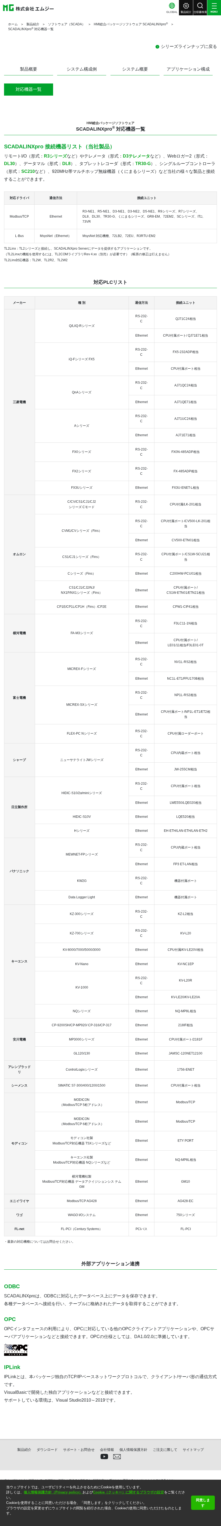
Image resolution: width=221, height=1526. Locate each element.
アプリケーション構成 (188, 69)
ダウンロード (47, 1450)
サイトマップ (193, 1450)
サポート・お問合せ (79, 1450)
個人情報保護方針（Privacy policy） (53, 1492)
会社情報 (107, 1450)
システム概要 (135, 69)
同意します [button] (203, 1502)
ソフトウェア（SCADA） (66, 24)
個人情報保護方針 (133, 1450)
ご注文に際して (165, 1450)
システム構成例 (82, 69)
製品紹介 (32, 24)
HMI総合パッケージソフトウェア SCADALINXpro (131, 24)
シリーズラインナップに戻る (189, 46)
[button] (7, 1520)
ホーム (13, 24)
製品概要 (28, 69)
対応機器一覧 (29, 89)
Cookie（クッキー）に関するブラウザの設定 (128, 1492)
